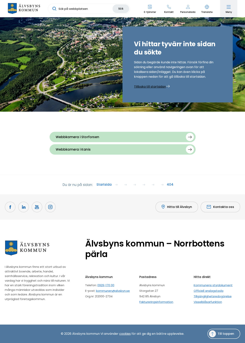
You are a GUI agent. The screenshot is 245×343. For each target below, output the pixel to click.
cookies (125, 333)
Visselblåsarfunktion (208, 302)
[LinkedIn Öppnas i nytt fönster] (23, 207)
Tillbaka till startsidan (150, 86)
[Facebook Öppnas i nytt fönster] (10, 207)
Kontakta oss (223, 207)
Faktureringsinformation (156, 302)
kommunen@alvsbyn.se (113, 291)
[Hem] (24, 8)
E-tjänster (150, 12)
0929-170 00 (105, 285)
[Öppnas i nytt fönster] (50, 207)
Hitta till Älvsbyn (179, 207)
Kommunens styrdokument (213, 285)
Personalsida (187, 12)
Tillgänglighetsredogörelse (213, 296)
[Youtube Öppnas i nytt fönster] (37, 207)
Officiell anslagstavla (208, 291)
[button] (206, 8)
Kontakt (169, 12)
